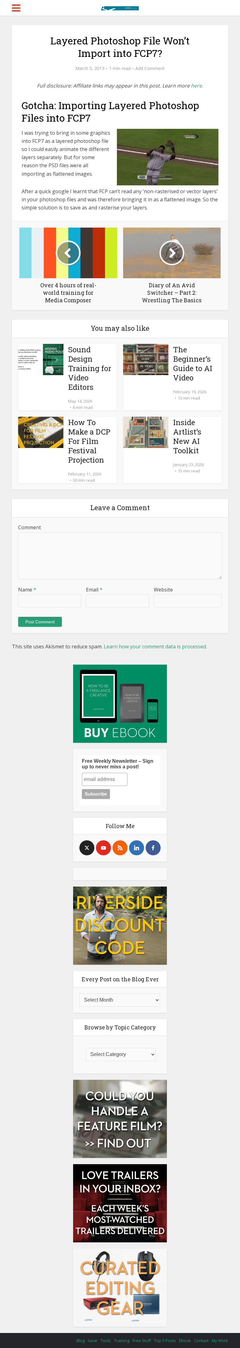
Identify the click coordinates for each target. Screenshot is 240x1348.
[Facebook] (153, 847)
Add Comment (150, 68)
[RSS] (120, 847)
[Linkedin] (136, 847)
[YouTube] (103, 847)
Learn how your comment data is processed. (155, 646)
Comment (29, 527)
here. (197, 85)
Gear (93, 1340)
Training (121, 1340)
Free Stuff (141, 1340)
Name (27, 589)
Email (94, 589)
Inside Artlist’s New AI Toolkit (187, 436)
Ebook (185, 1340)
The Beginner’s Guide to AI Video (192, 364)
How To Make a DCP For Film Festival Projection (89, 441)
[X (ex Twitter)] (86, 847)
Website (163, 589)
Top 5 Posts (165, 1340)
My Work (220, 1340)
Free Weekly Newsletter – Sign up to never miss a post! (117, 763)
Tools (106, 1340)
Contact (201, 1340)
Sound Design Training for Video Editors (89, 368)
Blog (81, 1340)
